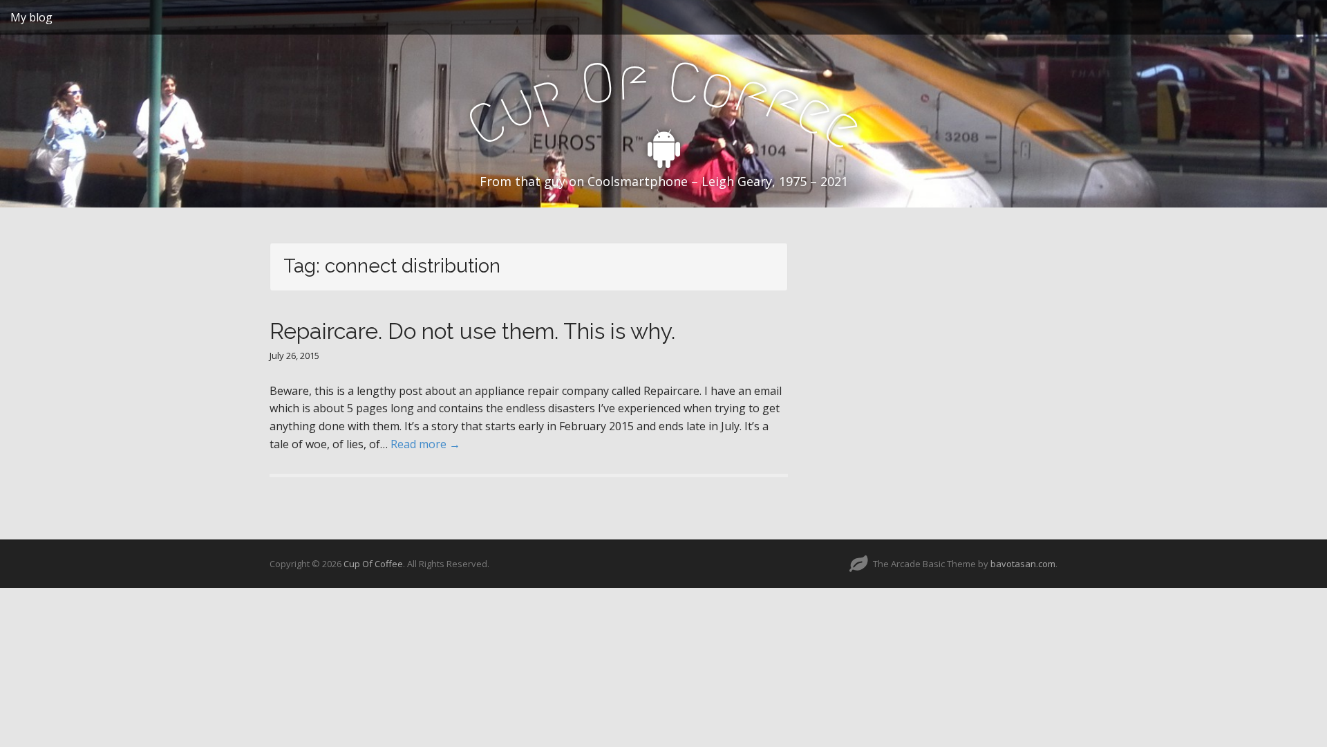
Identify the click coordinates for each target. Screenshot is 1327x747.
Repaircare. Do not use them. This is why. (472, 331)
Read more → (425, 444)
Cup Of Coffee (373, 563)
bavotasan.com (1022, 563)
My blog (31, 17)
